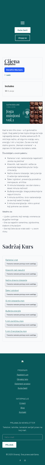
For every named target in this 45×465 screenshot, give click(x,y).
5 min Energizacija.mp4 (16, 331)
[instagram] (25, 460)
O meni (22, 403)
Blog (23, 407)
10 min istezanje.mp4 (14, 300)
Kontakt (22, 412)
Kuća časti (22, 388)
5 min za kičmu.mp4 (14, 321)
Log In (8, 75)
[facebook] (20, 460)
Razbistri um (22, 374)
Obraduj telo (22, 379)
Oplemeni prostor (22, 383)
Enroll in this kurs (14, 70)
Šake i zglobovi (12, 290)
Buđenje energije (13, 310)
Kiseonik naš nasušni (15, 270)
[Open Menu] (22, 23)
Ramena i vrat (11, 259)
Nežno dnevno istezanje (16, 280)
